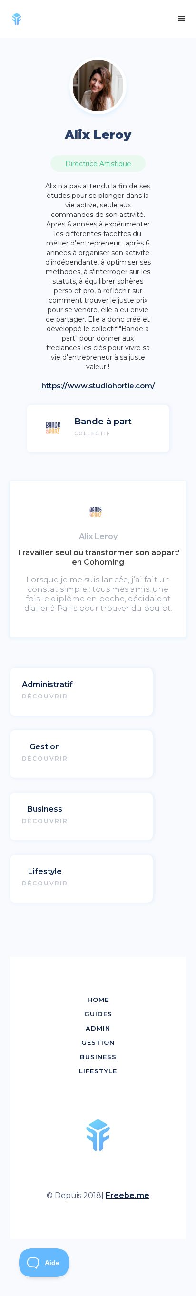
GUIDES (98, 1014)
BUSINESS (98, 1056)
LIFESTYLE (98, 1071)
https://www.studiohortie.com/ (98, 385)
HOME (98, 999)
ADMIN (98, 1028)
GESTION (98, 1042)
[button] (181, 19)
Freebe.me (127, 1195)
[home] (20, 19)
